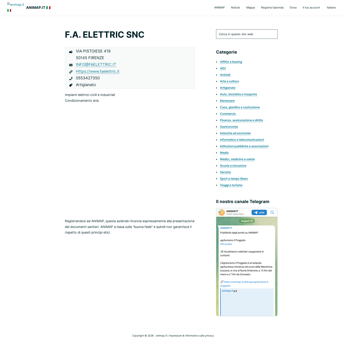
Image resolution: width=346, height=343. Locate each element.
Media (224, 152)
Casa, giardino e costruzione (240, 107)
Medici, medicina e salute (237, 159)
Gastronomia (229, 126)
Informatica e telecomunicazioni (242, 139)
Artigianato (228, 87)
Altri (223, 68)
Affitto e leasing (231, 61)
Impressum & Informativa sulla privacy (191, 335)
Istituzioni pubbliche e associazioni (244, 146)
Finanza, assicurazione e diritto (241, 120)
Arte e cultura (229, 81)
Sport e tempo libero (234, 178)
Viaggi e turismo (231, 185)
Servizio (225, 172)
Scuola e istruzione (233, 165)
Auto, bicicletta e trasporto (238, 94)
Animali (225, 74)
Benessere (227, 100)
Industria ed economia (235, 133)
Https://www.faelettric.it (97, 71)
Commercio (228, 113)
